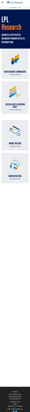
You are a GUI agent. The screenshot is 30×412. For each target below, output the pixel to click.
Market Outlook (15, 144)
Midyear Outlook (15, 177)
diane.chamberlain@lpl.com (15, 409)
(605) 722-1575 (17, 394)
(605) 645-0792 (17, 396)
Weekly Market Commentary (15, 72)
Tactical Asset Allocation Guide (15, 107)
